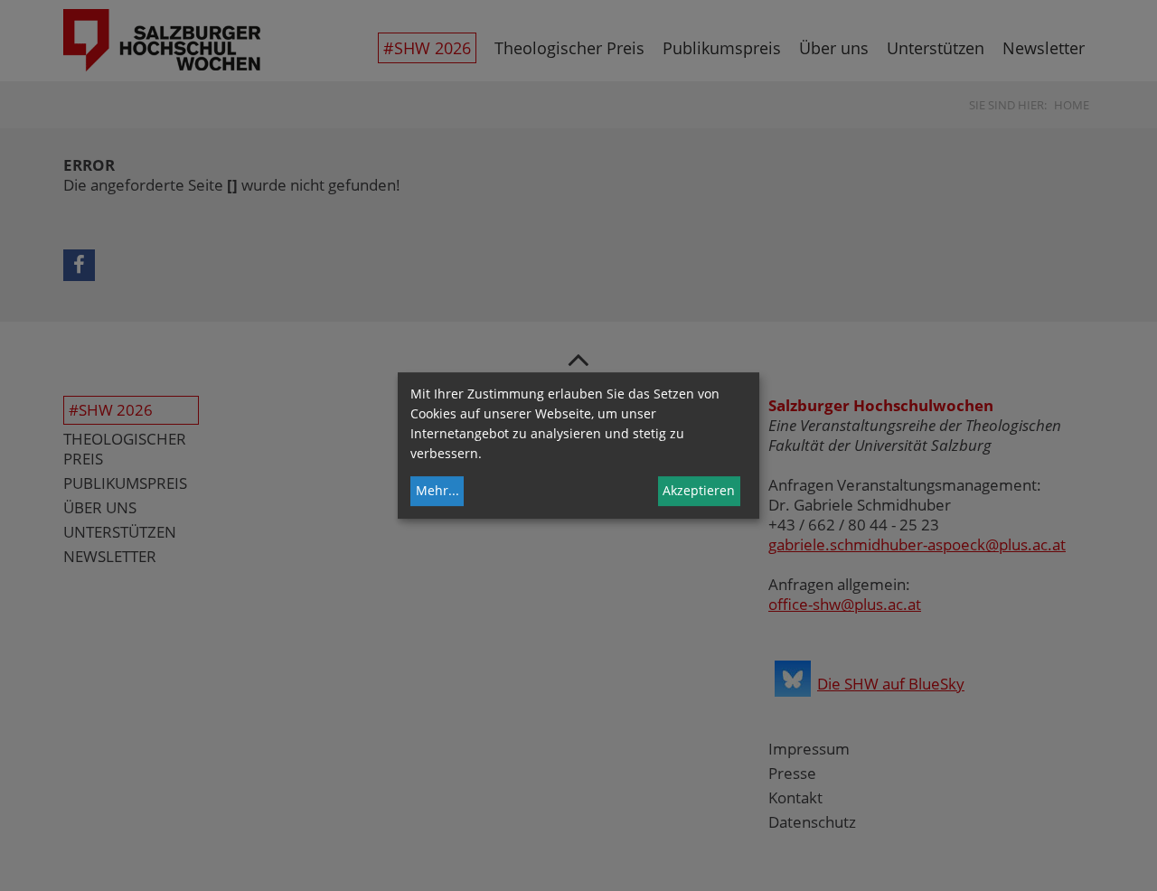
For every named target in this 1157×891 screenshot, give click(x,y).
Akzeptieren (699, 490)
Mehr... (437, 490)
